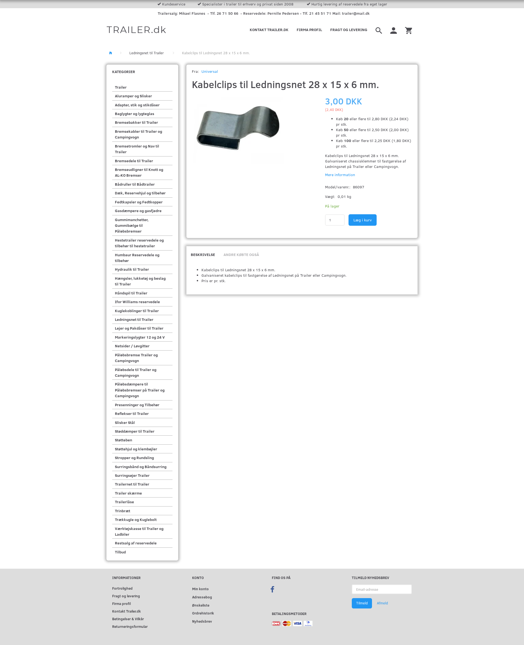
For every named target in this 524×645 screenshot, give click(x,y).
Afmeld (382, 603)
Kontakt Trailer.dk (269, 29)
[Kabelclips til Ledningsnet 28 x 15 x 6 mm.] (238, 129)
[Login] (393, 29)
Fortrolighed (122, 588)
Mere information (340, 174)
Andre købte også (241, 254)
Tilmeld (362, 603)
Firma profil (309, 29)
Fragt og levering (348, 29)
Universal (209, 71)
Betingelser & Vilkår (128, 618)
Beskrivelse (203, 254)
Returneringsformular (130, 626)
